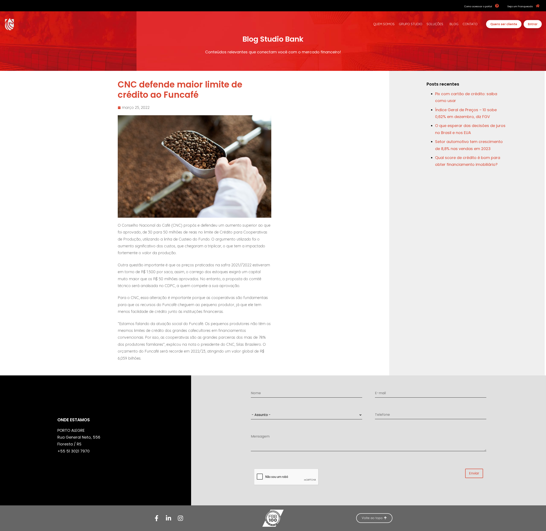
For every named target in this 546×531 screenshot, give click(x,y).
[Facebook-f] (157, 518)
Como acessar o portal (478, 6)
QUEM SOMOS (384, 24)
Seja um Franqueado (520, 6)
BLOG (454, 24)
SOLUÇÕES (435, 24)
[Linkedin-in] (168, 518)
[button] (503, 24)
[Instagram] (180, 518)
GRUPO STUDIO (410, 24)
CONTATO (470, 24)
